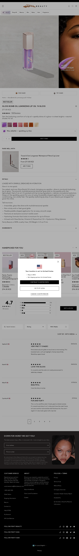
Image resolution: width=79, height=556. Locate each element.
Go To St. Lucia (39, 288)
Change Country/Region (39, 294)
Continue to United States (39, 282)
